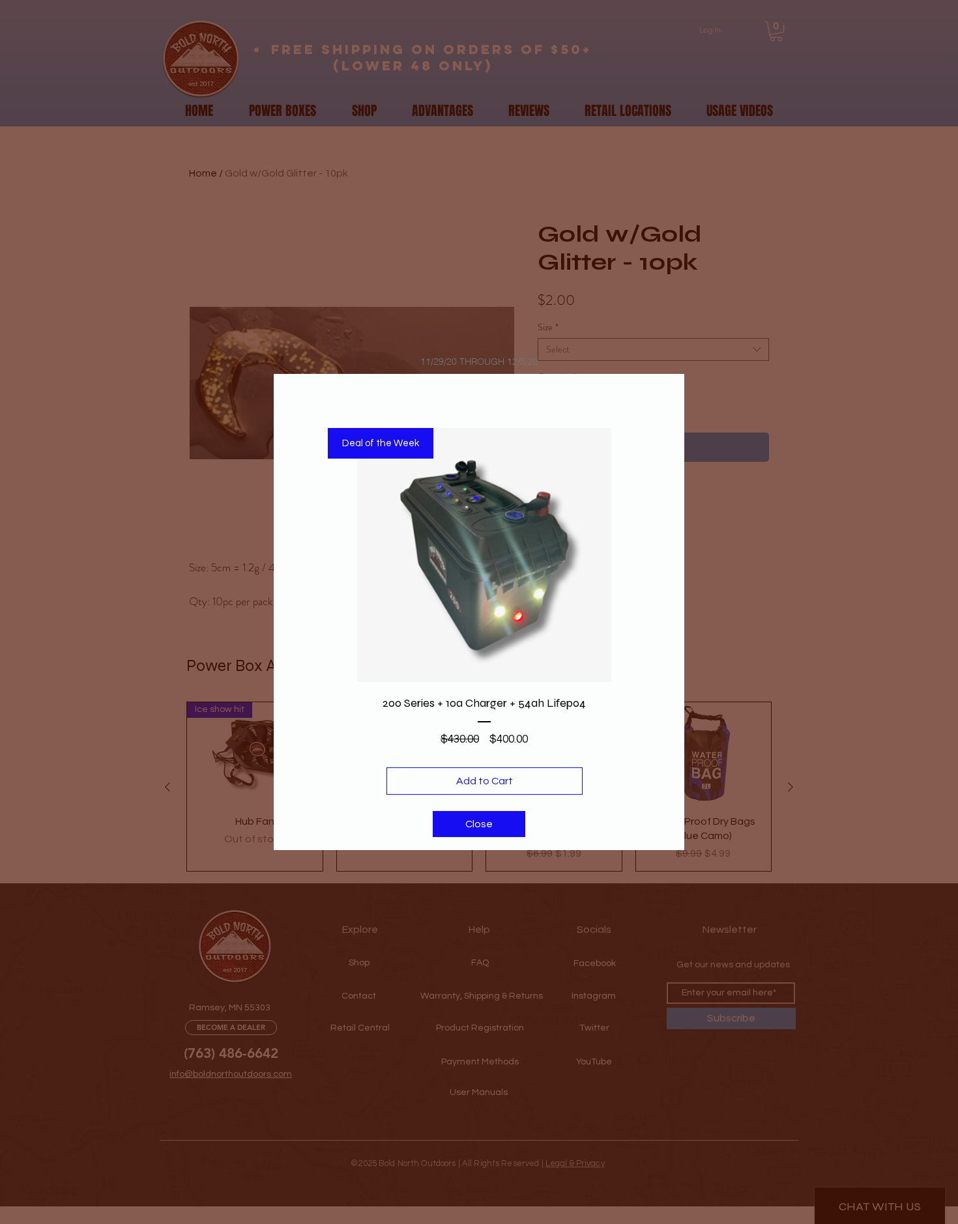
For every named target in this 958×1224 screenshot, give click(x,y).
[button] (479, 824)
